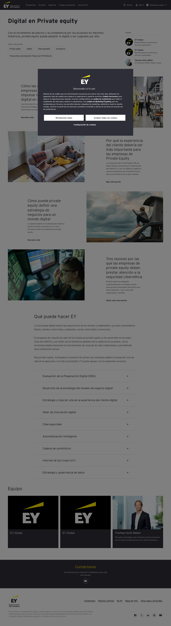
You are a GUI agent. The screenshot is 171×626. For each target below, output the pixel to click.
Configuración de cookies (85, 124)
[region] (85, 102)
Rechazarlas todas (64, 117)
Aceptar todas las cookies (105, 117)
